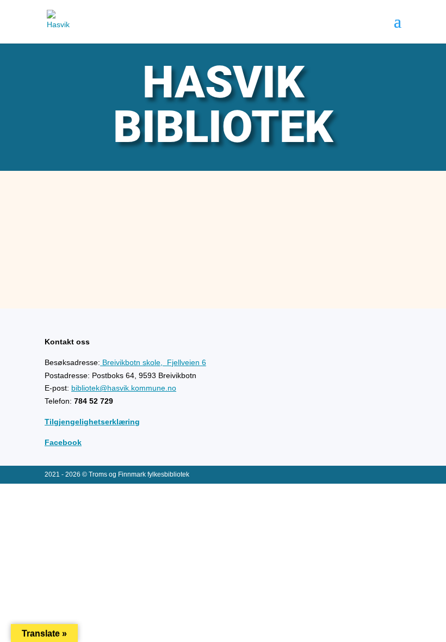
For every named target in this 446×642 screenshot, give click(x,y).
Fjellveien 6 (154, 362)
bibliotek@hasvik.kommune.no (123, 388)
